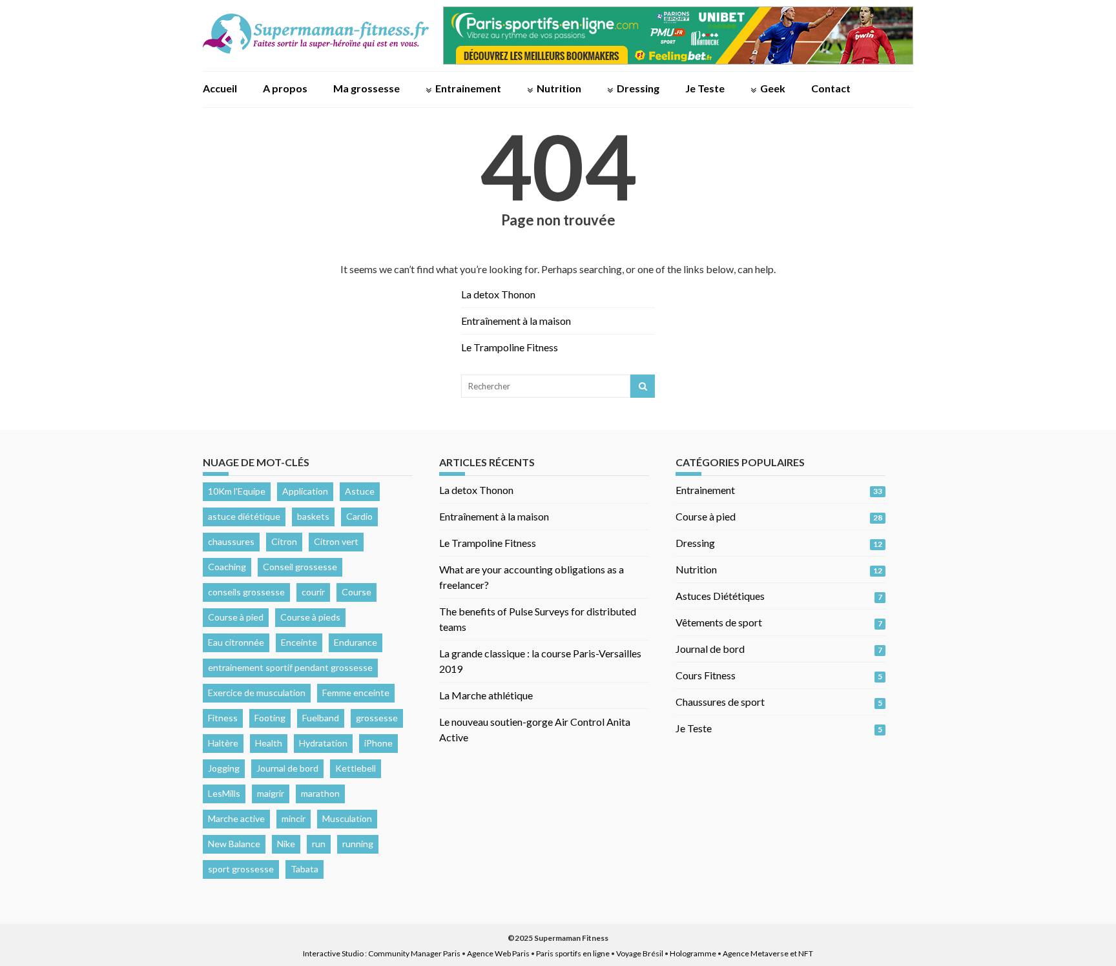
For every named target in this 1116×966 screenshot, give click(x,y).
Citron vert (336, 541)
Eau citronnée (236, 642)
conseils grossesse (246, 591)
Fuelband (320, 717)
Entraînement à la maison (516, 320)
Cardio (359, 516)
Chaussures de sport (720, 701)
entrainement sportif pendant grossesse (290, 667)
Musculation (347, 818)
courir (313, 591)
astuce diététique (244, 516)
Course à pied (236, 616)
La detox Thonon (498, 294)
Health (268, 742)
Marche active (236, 818)
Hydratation (323, 742)
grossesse (377, 717)
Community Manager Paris (414, 953)
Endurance (355, 642)
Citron (284, 541)
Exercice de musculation (256, 692)
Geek (772, 88)
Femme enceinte (355, 692)
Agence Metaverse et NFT (768, 953)
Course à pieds (310, 616)
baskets (313, 516)
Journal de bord (287, 768)
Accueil (220, 88)
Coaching (227, 566)
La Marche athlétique (486, 695)
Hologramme (693, 953)
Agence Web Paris (498, 953)
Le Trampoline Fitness (509, 347)
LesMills (224, 793)
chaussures (231, 541)
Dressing (638, 88)
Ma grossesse (366, 88)
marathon (320, 793)
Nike (286, 843)
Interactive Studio (333, 953)
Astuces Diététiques (720, 596)
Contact (831, 88)
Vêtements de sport (719, 622)
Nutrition (559, 88)
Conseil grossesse (300, 566)
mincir (293, 818)
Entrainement (468, 88)
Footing (269, 717)
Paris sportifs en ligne (573, 953)
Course (356, 591)
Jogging (224, 768)
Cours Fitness (706, 675)
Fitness (223, 717)
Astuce (360, 491)
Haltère (223, 742)
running (357, 843)
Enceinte (299, 642)
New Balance (234, 843)
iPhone (378, 742)
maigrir (270, 793)
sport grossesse (241, 868)
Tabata (304, 868)
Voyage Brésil (639, 953)
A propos (285, 88)
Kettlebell (355, 768)
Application (305, 491)
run (319, 843)
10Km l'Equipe (236, 491)
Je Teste (705, 88)
